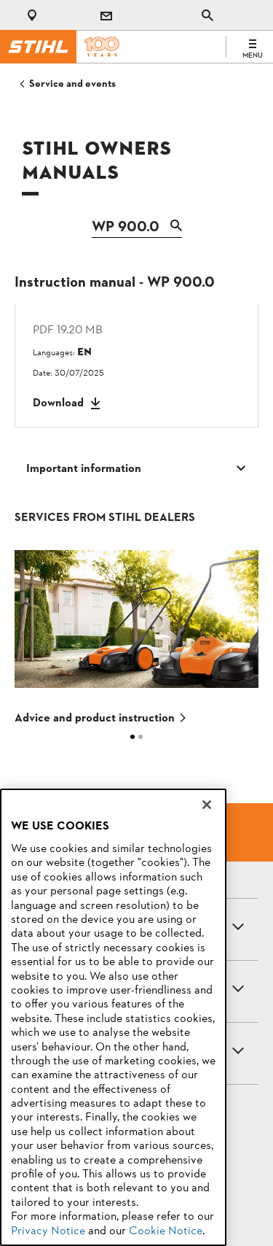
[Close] (207, 805)
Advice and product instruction (95, 718)
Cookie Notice (165, 1231)
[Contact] (106, 15)
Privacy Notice (48, 1231)
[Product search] (207, 15)
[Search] (172, 228)
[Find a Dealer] (35, 15)
